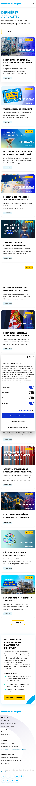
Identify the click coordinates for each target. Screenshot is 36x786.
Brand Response (6, 772)
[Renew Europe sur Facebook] (8, 776)
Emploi (3, 732)
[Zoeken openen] (30, 3)
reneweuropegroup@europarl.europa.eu (13, 749)
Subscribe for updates (14, 698)
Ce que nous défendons (8, 723)
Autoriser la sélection (18, 421)
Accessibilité (5, 763)
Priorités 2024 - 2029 (7, 726)
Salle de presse (5, 729)
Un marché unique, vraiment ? (17, 109)
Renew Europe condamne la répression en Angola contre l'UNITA (17, 63)
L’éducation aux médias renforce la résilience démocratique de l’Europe (15, 554)
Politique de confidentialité (9, 758)
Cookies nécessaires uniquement (18, 427)
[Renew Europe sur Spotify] (8, 781)
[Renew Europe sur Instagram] (3, 781)
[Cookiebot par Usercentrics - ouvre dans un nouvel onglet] (26, 357)
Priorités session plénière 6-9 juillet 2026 (17, 599)
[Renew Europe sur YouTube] (17, 776)
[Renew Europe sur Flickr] (21, 776)
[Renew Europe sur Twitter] (3, 776)
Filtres (9, 32)
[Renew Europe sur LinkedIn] (12, 776)
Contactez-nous (6, 735)
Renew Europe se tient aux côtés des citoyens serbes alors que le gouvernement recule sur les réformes (16, 334)
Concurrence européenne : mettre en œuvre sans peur (16, 515)
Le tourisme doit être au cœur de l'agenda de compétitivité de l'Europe (17, 153)
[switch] (31, 392)
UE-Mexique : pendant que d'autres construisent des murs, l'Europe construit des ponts (17, 289)
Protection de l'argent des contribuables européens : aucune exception (16, 198)
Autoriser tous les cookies (18, 416)
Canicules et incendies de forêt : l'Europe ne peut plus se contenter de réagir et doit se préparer (18, 470)
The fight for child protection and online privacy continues (14, 244)
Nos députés (5, 720)
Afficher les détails (25, 410)
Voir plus (18, 623)
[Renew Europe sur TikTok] (12, 781)
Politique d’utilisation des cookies (11, 760)
